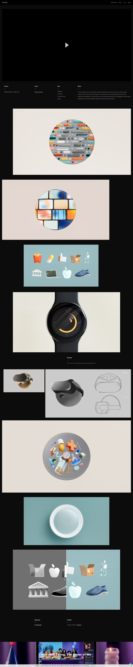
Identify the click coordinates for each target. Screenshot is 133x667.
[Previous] (47, 393)
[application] (66, 45)
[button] (66, 45)
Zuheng (4, 2)
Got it (92, 666)
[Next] (128, 393)
